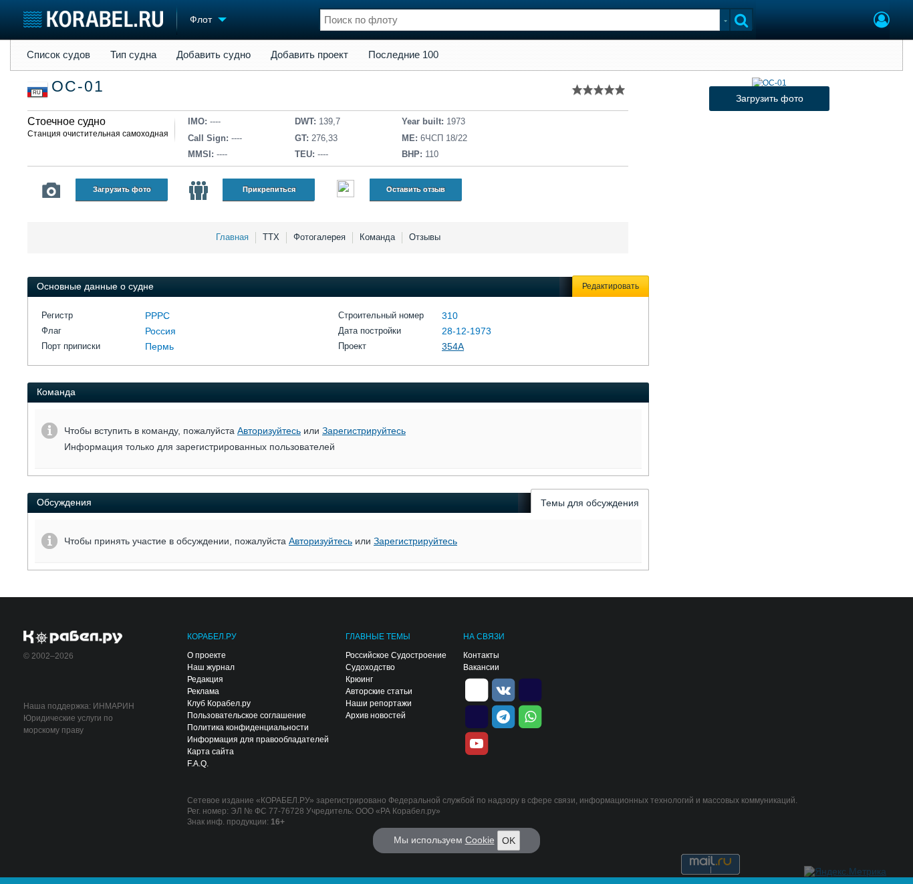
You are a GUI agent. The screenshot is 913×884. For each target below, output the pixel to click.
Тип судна (133, 54)
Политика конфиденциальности (248, 727)
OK (508, 840)
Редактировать (610, 286)
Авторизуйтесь (269, 430)
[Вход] (882, 21)
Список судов (58, 54)
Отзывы (424, 237)
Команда (377, 237)
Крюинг (359, 679)
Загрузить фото (122, 189)
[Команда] (198, 191)
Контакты (481, 655)
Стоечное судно (66, 121)
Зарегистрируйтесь (364, 430)
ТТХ (271, 237)
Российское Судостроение (396, 655)
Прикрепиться (269, 189)
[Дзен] (476, 689)
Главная (232, 237)
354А (453, 346)
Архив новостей (376, 715)
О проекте (206, 655)
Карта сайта (210, 751)
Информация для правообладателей (258, 739)
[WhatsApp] (530, 716)
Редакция (205, 679)
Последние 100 (403, 54)
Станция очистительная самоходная (97, 133)
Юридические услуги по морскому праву (68, 724)
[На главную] (93, 19)
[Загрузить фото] (769, 83)
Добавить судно (213, 54)
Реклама (203, 691)
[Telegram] (503, 716)
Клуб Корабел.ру (219, 703)
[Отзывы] (345, 190)
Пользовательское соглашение (246, 715)
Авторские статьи (379, 691)
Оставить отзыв (415, 189)
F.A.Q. (198, 763)
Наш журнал (211, 667)
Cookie (480, 840)
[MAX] (476, 716)
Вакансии (481, 667)
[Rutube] (530, 689)
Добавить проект (309, 54)
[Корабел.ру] (73, 638)
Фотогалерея (319, 237)
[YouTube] (476, 743)
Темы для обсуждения (590, 503)
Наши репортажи (379, 703)
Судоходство (370, 667)
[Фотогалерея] (51, 191)
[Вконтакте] (503, 689)
